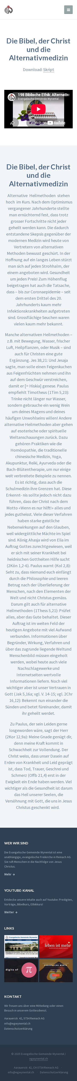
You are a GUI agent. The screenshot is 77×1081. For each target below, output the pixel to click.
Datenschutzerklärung (18, 1029)
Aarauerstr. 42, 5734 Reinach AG (24, 1018)
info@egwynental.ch (17, 1023)
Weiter (9, 912)
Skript (48, 69)
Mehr (7, 874)
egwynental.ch (38, 1058)
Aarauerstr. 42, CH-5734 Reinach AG (36, 1067)
